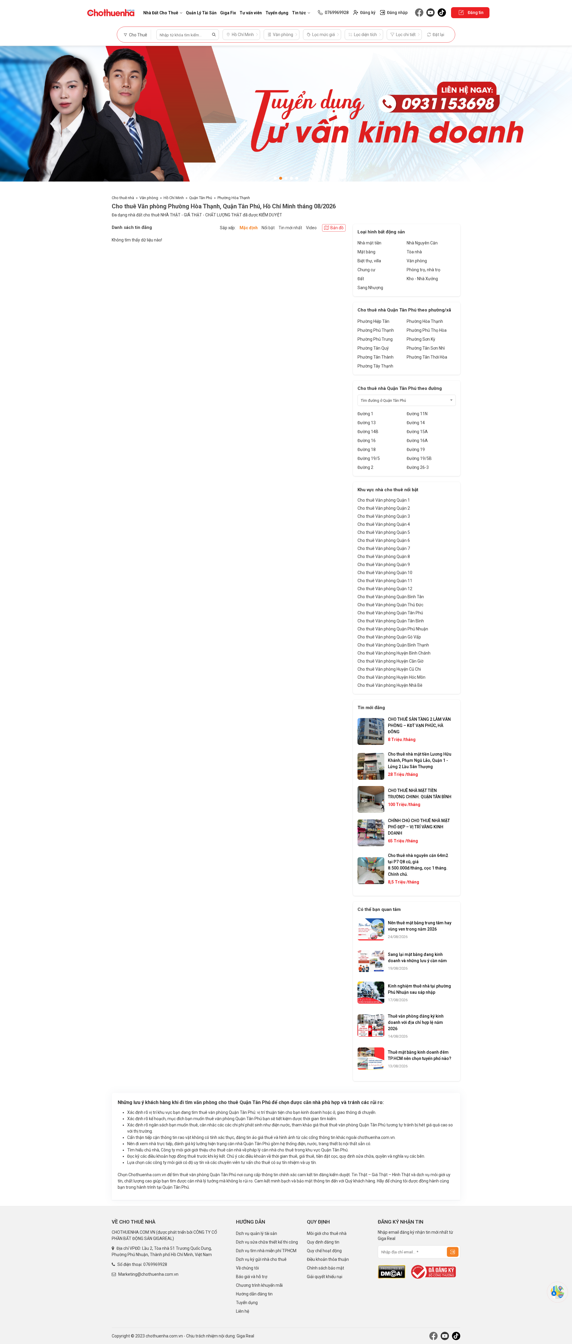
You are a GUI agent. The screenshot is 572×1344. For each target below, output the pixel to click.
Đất (361, 278)
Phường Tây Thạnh (375, 366)
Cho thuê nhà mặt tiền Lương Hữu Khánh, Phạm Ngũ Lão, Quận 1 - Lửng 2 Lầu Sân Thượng (419, 760)
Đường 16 (367, 440)
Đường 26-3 (418, 467)
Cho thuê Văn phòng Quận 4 (384, 524)
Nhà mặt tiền (369, 243)
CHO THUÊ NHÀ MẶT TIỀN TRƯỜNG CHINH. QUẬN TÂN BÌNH (419, 793)
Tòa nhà (414, 251)
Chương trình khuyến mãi (259, 1285)
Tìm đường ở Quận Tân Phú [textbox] (383, 400)
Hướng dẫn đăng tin (254, 1294)
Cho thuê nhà (123, 198)
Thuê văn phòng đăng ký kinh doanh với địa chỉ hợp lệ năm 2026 (416, 1022)
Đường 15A (417, 431)
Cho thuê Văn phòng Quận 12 (385, 588)
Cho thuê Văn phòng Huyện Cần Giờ (390, 661)
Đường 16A (417, 440)
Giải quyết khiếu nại (324, 1276)
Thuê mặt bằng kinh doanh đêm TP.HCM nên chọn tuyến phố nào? (419, 1055)
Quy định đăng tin (323, 1242)
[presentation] (10, 117)
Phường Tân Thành (376, 357)
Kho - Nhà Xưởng (422, 278)
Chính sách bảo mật (325, 1268)
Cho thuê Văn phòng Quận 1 (384, 500)
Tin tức (299, 12)
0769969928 (155, 1264)
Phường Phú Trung (375, 339)
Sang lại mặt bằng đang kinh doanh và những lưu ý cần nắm (417, 957)
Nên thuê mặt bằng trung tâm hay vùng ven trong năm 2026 (419, 925)
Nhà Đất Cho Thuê (160, 12)
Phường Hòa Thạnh (233, 198)
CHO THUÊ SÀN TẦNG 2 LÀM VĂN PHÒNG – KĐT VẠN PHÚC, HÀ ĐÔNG (419, 725)
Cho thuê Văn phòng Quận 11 (385, 580)
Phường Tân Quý (373, 348)
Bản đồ (336, 227)
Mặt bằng (366, 251)
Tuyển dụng (276, 12)
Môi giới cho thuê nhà (326, 1233)
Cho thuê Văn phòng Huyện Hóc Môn (391, 677)
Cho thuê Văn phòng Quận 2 (384, 508)
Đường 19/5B (419, 458)
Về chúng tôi (247, 1268)
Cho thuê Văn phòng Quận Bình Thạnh (393, 645)
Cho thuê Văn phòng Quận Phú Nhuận (393, 629)
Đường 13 (367, 422)
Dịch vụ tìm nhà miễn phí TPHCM (266, 1250)
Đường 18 (367, 449)
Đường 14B (368, 431)
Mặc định (249, 227)
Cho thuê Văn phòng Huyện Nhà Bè (390, 685)
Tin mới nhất (290, 227)
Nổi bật (268, 227)
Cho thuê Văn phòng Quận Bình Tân (391, 596)
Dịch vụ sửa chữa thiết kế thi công (267, 1242)
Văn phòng (148, 198)
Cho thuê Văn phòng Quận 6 (384, 540)
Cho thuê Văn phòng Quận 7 (384, 548)
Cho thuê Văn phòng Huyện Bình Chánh (394, 653)
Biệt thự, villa (369, 260)
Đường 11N (417, 413)
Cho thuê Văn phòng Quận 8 (384, 556)
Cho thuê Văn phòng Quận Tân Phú (390, 612)
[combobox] (407, 400)
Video (311, 227)
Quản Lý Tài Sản (201, 12)
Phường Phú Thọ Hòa (427, 330)
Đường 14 (416, 422)
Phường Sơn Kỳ (421, 339)
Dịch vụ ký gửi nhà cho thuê (261, 1259)
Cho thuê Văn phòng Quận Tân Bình (391, 620)
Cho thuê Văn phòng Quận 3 (384, 516)
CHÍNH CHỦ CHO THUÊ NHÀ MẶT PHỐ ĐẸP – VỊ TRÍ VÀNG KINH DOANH (419, 826)
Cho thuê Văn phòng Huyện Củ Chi (389, 669)
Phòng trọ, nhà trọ (423, 269)
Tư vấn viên (251, 12)
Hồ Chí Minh (174, 198)
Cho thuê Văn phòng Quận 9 (384, 564)
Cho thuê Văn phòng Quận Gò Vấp (389, 637)
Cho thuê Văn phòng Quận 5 (384, 532)
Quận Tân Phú (200, 198)
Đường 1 (365, 413)
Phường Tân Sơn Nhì (426, 348)
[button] (275, 178)
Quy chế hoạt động (324, 1250)
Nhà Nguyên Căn (422, 243)
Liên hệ (242, 1311)
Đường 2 (365, 467)
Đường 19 (416, 449)
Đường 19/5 (369, 458)
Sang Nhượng (370, 287)
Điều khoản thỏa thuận (328, 1259)
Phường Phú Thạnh (376, 330)
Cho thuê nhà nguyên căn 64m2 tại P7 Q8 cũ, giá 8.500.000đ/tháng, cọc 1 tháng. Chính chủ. (418, 865)
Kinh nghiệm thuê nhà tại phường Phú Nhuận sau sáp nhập (419, 989)
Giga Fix (228, 12)
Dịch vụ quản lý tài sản (256, 1233)
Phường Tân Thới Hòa (427, 357)
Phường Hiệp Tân (373, 321)
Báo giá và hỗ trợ (251, 1276)
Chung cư (366, 269)
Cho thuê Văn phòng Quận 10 (385, 572)
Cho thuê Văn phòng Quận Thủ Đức (390, 604)
